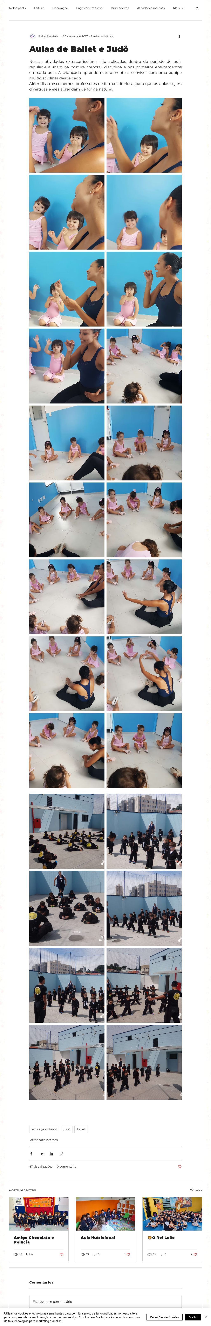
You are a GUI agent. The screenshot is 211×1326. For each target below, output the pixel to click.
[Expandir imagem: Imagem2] (66, 1062)
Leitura (39, 8)
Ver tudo (196, 1189)
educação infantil (44, 1129)
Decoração (60, 8)
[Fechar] (206, 1317)
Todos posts (17, 8)
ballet (81, 1129)
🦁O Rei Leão (161, 1237)
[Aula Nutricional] (105, 1214)
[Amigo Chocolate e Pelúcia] (38, 1214)
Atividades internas (151, 8)
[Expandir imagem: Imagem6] (144, 831)
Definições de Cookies (164, 1317)
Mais (176, 8)
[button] (197, 8)
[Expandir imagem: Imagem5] (144, 908)
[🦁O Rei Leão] (172, 1214)
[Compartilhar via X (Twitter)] (41, 1154)
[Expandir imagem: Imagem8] (66, 908)
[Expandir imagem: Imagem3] (144, 985)
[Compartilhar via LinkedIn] (51, 1154)
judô (67, 1129)
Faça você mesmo (89, 8)
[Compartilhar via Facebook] (31, 1154)
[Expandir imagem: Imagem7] (66, 831)
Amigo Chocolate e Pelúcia (34, 1240)
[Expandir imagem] (66, 135)
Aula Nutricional (98, 1237)
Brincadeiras (120, 8)
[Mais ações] (179, 36)
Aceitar (193, 1317)
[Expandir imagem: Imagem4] (66, 985)
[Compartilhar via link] (61, 1154)
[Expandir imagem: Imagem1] (144, 1062)
